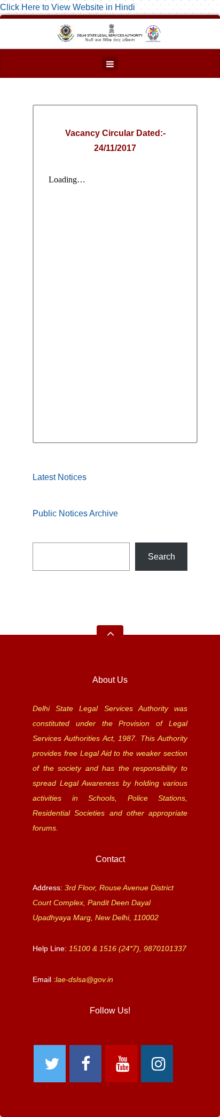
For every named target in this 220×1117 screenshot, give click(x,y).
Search (161, 556)
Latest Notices (60, 477)
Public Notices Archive (75, 513)
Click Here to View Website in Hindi (67, 7)
